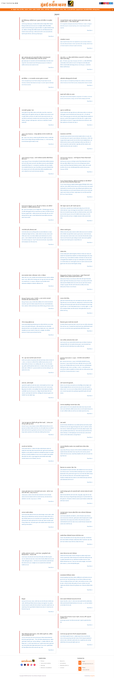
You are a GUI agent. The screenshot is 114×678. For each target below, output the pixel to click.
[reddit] (112, 3)
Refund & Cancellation (46, 667)
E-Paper (3, 3)
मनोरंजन (61, 9)
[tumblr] (110, 3)
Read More (50, 36)
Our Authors (63, 663)
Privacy (42, 661)
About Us (62, 661)
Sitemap (43, 665)
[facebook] (100, 3)
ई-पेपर (58, 9)
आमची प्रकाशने (53, 9)
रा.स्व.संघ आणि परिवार (71, 9)
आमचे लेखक (47, 9)
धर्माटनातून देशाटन (96, 9)
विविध (65, 9)
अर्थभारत (42, 9)
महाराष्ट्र (18, 9)
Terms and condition (46, 663)
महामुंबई (14, 9)
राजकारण (26, 9)
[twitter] (102, 3)
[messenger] (108, 3)
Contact (62, 667)
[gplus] (106, 3)
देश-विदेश (22, 9)
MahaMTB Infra (79, 9)
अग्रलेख (34, 9)
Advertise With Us (64, 665)
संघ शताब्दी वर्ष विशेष (88, 9)
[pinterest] (104, 3)
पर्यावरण (30, 9)
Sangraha (92, 675)
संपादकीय (38, 9)
